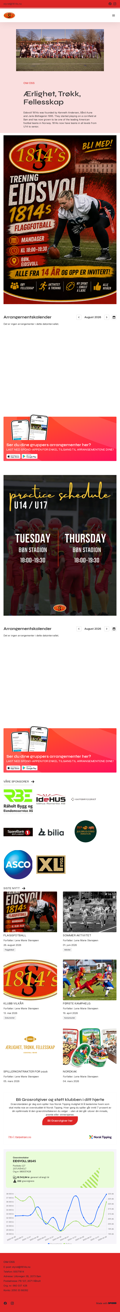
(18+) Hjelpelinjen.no (19, 1137)
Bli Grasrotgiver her (60, 1120)
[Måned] (114, 317)
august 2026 (92, 317)
